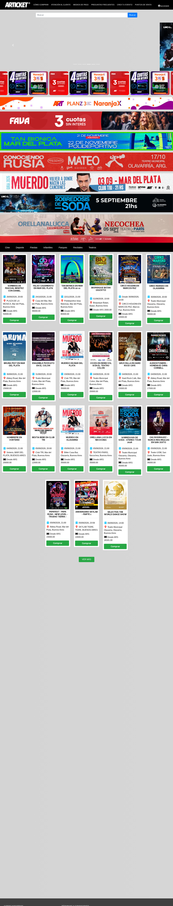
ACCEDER (165, 6)
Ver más (86, 559)
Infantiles (48, 247)
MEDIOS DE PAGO (81, 5)
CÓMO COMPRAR (41, 5)
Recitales (78, 247)
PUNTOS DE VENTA (143, 5)
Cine (7, 247)
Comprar (14, 320)
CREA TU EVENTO (124, 5)
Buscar (132, 15)
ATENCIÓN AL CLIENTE (61, 5)
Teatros (92, 247)
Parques (63, 247)
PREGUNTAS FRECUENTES (102, 5)
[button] (13, 45)
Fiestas (33, 247)
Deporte (20, 247)
